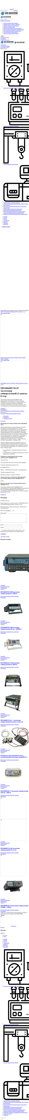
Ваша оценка (4, 510)
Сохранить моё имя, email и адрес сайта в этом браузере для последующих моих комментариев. (13, 531)
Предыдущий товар (5, 313)
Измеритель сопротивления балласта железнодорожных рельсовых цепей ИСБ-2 (14, 756)
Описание (5, 416)
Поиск (15, 10)
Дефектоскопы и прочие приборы (11, 24)
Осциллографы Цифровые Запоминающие (13, 29)
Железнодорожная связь (9, 27)
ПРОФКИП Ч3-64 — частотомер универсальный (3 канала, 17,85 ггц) (12, 721)
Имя (2, 524)
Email (2, 527)
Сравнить (3, 408)
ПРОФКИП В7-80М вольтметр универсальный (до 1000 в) (10, 592)
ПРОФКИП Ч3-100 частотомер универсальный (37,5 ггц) (10, 849)
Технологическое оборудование (11, 33)
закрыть (2, 933)
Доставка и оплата (7, 418)
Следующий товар (5, 360)
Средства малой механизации (10, 32)
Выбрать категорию (5, 20)
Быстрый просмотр (5, 586)
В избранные (4, 409)
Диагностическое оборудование (11, 25)
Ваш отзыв (4, 513)
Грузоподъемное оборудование (10, 23)
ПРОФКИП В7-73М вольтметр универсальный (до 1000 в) (10, 663)
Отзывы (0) (6, 417)
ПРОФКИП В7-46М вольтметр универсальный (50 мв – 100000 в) (11, 628)
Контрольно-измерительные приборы (12, 28)
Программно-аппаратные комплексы (12, 31)
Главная (2, 310)
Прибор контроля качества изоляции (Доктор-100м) (13, 357)
